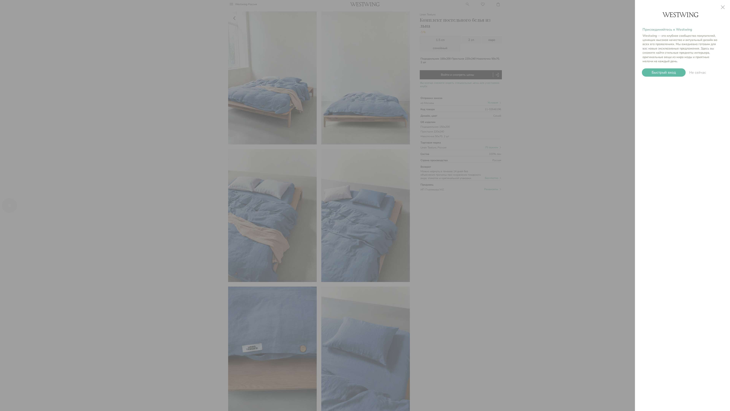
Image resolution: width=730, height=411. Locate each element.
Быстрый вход (664, 72)
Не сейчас (697, 72)
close (722, 7)
